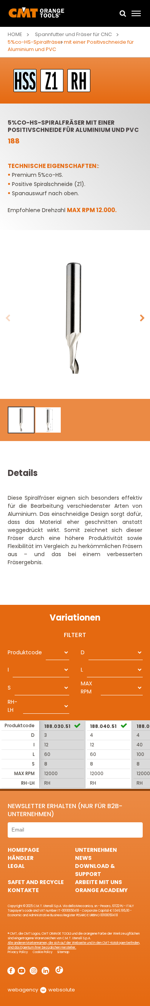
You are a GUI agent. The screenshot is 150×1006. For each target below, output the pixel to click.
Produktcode (25, 652)
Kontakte (23, 890)
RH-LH (12, 706)
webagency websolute (41, 989)
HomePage (23, 850)
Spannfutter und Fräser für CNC (73, 34)
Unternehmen (96, 850)
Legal (16, 866)
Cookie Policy (43, 952)
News (83, 858)
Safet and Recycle (36, 882)
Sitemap (63, 952)
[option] (75, 318)
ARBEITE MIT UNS (98, 882)
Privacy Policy (18, 952)
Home (15, 34)
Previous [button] (8, 318)
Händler (20, 858)
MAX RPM (86, 687)
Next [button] (142, 318)
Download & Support (95, 870)
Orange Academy (101, 890)
